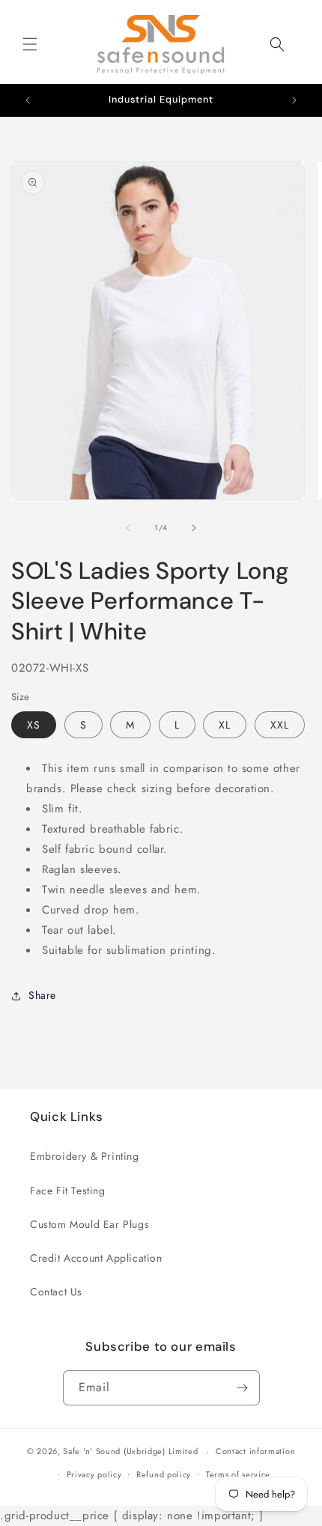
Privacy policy (94, 1474)
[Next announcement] (294, 100)
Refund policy (163, 1474)
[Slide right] (193, 527)
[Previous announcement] (27, 100)
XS (33, 724)
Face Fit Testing (68, 1190)
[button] (29, 44)
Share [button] (42, 995)
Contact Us (56, 1291)
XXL (279, 724)
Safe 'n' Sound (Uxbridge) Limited (130, 1451)
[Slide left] (128, 527)
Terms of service (238, 1474)
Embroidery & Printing (84, 1156)
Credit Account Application (96, 1257)
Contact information (255, 1451)
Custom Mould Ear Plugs (89, 1224)
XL (225, 724)
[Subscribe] (242, 1387)
